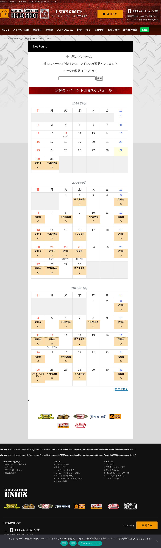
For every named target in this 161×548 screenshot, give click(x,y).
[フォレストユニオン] (46, 416)
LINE (144, 29)
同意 (64, 543)
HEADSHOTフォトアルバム (118, 473)
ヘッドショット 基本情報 (15, 464)
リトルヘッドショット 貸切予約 (69, 478)
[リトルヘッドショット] (63, 425)
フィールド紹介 (21, 29)
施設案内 (37, 29)
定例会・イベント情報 (115, 467)
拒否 (73, 543)
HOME (5, 29)
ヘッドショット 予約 (64, 476)
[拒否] (157, 541)
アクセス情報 (61, 481)
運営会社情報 (130, 29)
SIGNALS (110, 464)
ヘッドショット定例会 (65, 470)
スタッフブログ (112, 478)
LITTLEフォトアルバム (115, 476)
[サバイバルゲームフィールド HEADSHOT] (24, 14)
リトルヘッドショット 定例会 (68, 473)
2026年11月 (121, 389)
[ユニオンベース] (80, 416)
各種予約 (99, 29)
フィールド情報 (62, 464)
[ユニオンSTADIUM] (98, 425)
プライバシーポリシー (14, 470)
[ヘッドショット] (115, 416)
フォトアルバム (65, 29)
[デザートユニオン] (63, 416)
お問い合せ (113, 29)
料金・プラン (84, 29)
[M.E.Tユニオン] (98, 416)
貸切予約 (112, 14)
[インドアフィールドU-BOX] (80, 425)
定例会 (49, 29)
